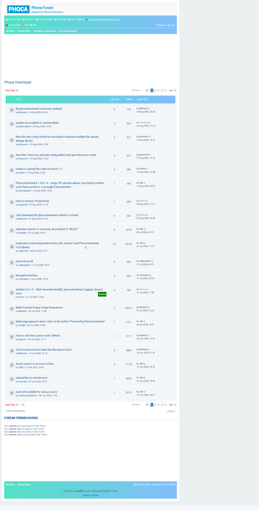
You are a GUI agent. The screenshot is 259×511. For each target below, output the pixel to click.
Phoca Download (17, 82)
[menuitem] (33, 25)
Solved (102, 294)
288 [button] (171, 90)
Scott (21, 297)
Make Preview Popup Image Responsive (39, 307)
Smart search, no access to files (35, 363)
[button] (147, 90)
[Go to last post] (149, 108)
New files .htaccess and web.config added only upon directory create (56, 154)
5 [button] (165, 90)
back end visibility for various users (36, 391)
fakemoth (23, 251)
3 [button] (158, 90)
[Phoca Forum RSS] (23, 25)
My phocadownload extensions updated (39, 108)
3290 (21, 367)
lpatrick (22, 339)
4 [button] (161, 90)
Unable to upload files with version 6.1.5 (39, 168)
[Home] (18, 9)
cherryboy (23, 279)
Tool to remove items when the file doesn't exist (44, 349)
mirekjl (22, 325)
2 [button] (155, 90)
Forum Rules (14, 25)
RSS (27, 25)
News (73, 19)
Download (62, 19)
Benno (142, 200)
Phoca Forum (15, 19)
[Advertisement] (90, 57)
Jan (141, 182)
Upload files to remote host (32, 377)
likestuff (23, 311)
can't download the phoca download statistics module (47, 215)
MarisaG (23, 112)
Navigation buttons (27, 275)
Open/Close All (24, 261)
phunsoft (23, 144)
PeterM (22, 233)
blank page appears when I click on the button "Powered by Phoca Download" (60, 321)
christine (143, 122)
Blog (82, 19)
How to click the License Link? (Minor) (38, 335)
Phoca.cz (30, 19)
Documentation (46, 19)
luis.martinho (25, 190)
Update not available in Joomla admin (37, 122)
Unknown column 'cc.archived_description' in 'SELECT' (47, 229)
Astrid (21, 172)
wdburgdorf (24, 265)
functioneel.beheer (28, 395)
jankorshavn (24, 126)
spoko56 (23, 204)
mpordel (23, 381)
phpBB (79, 491)
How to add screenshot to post (103, 19)
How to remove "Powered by (32, 201)
